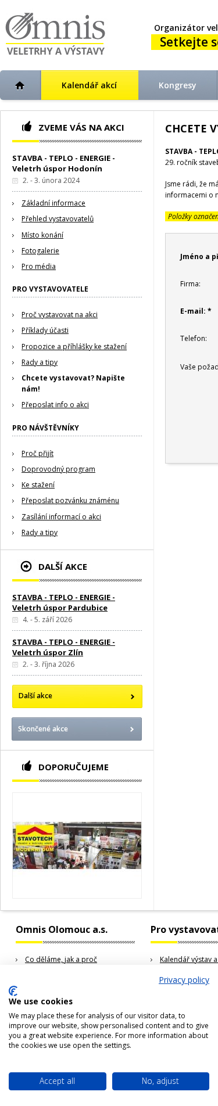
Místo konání (42, 235)
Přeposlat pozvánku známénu (70, 500)
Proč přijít (37, 453)
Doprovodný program (58, 469)
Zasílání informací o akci (61, 517)
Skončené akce (43, 729)
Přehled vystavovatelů (58, 219)
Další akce (35, 696)
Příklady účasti (45, 330)
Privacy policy (184, 979)
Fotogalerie (40, 251)
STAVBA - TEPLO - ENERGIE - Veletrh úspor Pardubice (63, 602)
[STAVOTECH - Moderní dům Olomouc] (77, 845)
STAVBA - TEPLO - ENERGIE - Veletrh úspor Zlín (63, 647)
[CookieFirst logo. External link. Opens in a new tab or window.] (13, 991)
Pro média (39, 266)
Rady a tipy (40, 362)
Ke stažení (38, 485)
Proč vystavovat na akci (60, 314)
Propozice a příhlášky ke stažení (74, 346)
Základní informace (53, 203)
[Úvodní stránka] (20, 85)
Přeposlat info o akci (55, 405)
